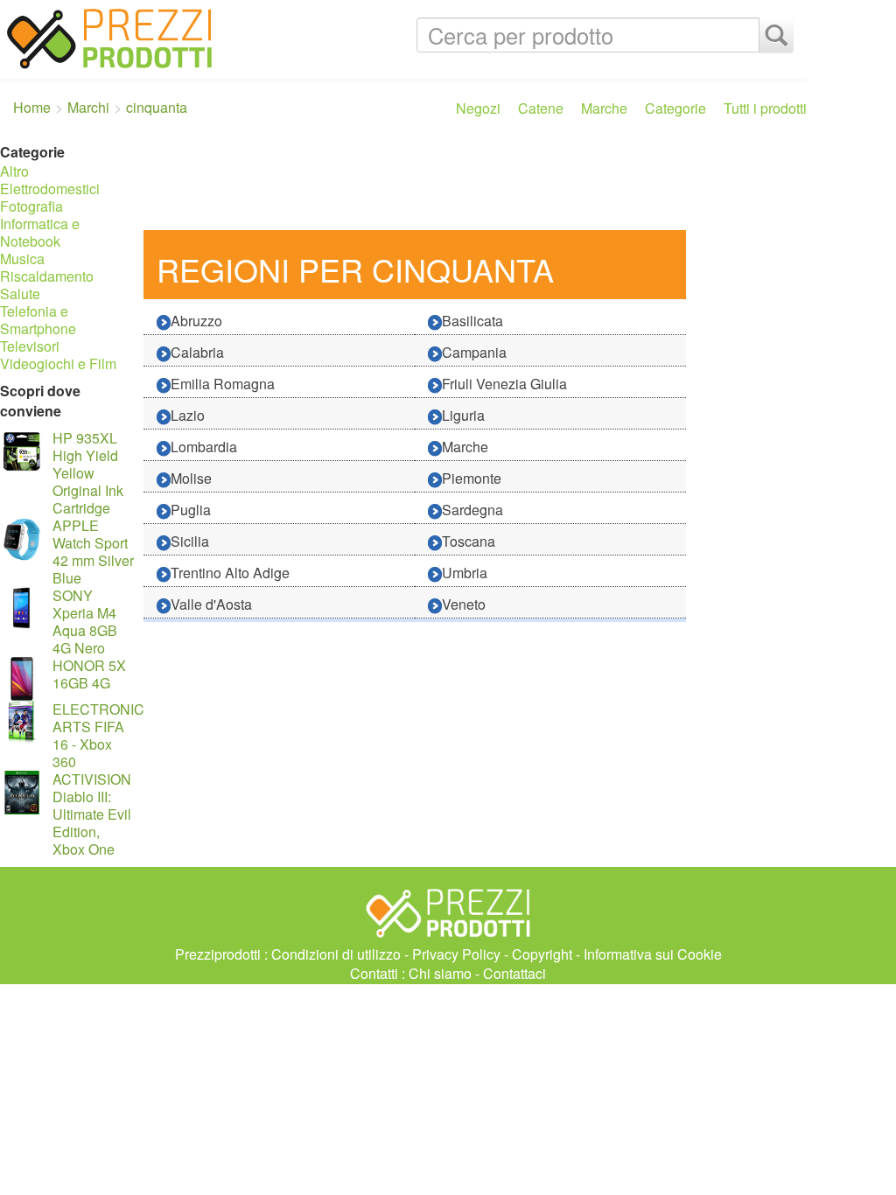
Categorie (675, 108)
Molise (191, 478)
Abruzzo (196, 321)
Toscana (468, 541)
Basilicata (472, 321)
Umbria (464, 573)
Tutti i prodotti (765, 108)
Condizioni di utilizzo (336, 954)
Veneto (464, 604)
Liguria (463, 415)
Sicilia (190, 541)
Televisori (30, 346)
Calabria (197, 352)
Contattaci (514, 973)
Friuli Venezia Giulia (504, 384)
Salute (20, 293)
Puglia (191, 510)
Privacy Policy (456, 954)
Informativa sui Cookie (653, 954)
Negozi (478, 108)
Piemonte (471, 478)
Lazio (188, 415)
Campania (474, 352)
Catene (541, 108)
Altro (14, 171)
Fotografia (31, 206)
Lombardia (204, 447)
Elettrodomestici (50, 188)
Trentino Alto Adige (230, 573)
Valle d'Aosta (211, 604)
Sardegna (472, 510)
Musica (22, 258)
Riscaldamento (47, 276)
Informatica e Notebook (40, 232)
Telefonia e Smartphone (38, 320)
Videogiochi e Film (58, 363)
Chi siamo (440, 973)
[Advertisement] (471, 182)
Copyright (542, 954)
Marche (604, 108)
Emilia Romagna (223, 384)
